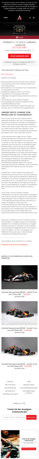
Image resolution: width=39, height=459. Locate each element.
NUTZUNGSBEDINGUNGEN (28, 388)
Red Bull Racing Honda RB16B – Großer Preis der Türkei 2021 (19, 293)
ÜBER (29, 382)
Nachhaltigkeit (29, 385)
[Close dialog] (37, 431)
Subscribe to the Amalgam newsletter (28, 448)
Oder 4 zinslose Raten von (18, 50)
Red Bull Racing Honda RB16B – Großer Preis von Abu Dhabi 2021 (19, 329)
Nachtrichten (10, 385)
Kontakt (10, 382)
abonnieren (31, 417)
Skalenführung (10, 388)
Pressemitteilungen (10, 394)
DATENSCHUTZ (10, 391)
